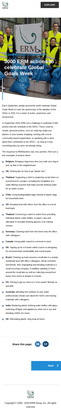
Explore (49, 5)
